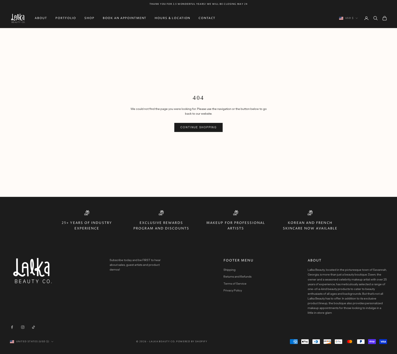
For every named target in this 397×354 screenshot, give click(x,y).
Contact (206, 18)
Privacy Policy (233, 290)
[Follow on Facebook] (12, 327)
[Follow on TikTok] (33, 327)
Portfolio (65, 18)
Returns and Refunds (237, 276)
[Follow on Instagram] (23, 327)
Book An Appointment (125, 18)
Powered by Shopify (191, 341)
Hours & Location (172, 18)
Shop (89, 18)
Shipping (230, 270)
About (41, 18)
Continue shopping (198, 127)
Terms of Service (235, 283)
